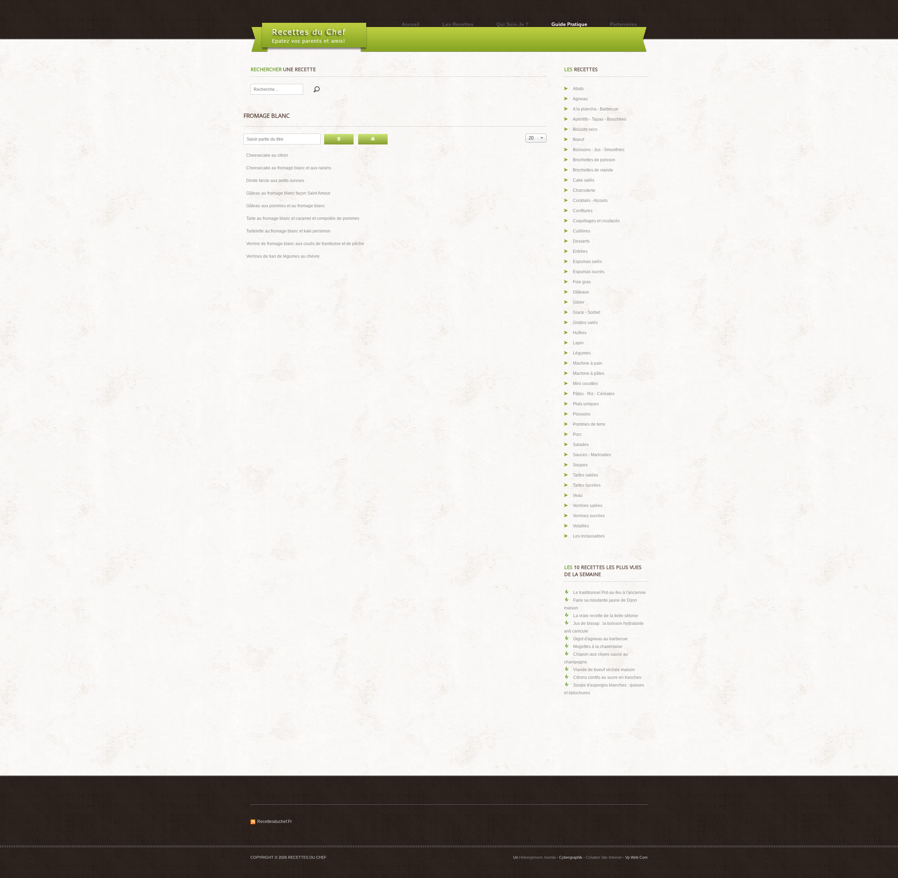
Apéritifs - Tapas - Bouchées (599, 119)
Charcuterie (584, 190)
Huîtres (580, 332)
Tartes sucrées (587, 485)
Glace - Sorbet (586, 312)
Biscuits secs (585, 129)
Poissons (581, 414)
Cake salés (583, 180)
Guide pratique (569, 24)
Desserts (581, 241)
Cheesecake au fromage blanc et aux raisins (288, 168)
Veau (578, 495)
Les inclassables (589, 536)
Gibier (578, 302)
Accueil (411, 24)
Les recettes (458, 24)
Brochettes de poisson (594, 159)
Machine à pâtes (588, 373)
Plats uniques (586, 403)
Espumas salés (587, 261)
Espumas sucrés (588, 271)
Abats (578, 88)
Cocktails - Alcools (590, 200)
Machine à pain (587, 363)
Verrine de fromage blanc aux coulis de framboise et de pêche (305, 243)
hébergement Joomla (537, 857)
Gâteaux (581, 292)
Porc (577, 434)
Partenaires (623, 24)
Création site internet (604, 857)
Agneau (580, 98)
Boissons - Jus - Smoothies (598, 149)
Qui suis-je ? (512, 24)
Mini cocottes (585, 383)
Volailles (581, 526)
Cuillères (581, 231)
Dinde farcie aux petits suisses (275, 180)
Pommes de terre (589, 424)
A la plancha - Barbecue (595, 109)
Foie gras (582, 281)
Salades (581, 444)
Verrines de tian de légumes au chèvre (283, 256)
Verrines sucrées (589, 515)
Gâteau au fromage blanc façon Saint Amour (288, 193)
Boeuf (578, 139)
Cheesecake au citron (267, 155)
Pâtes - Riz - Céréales (594, 393)
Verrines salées (587, 505)
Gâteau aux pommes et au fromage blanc (285, 205)
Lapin (578, 342)
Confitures (582, 210)
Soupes (580, 464)
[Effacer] (339, 139)
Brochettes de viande (593, 170)
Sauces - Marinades (592, 454)
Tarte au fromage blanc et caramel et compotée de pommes (302, 218)
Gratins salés (585, 322)
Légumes (582, 353)
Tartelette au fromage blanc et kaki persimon (288, 231)
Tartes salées (585, 475)
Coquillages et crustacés (596, 220)
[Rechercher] (373, 139)
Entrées (580, 251)
